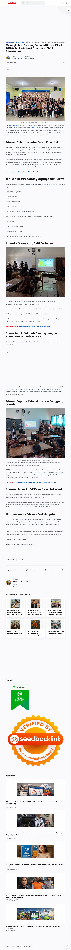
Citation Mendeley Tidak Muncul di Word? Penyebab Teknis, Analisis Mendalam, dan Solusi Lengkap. (34, 803)
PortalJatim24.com (12, 125)
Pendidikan (19, 482)
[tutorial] (11, 868)
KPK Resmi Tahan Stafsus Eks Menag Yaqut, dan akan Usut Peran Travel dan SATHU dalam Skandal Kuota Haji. (34, 896)
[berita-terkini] (21, 559)
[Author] (20, 58)
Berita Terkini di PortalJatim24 (28, 172)
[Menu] (3, 3)
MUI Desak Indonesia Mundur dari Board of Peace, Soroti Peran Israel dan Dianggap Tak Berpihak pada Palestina (35, 834)
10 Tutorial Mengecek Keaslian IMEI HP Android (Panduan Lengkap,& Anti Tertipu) (33, 926)
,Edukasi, (26, 482)
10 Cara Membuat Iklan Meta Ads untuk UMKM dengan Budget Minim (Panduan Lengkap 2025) (35, 865)
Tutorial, (31, 482)
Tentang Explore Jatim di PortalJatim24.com (35, 326)
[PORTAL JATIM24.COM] (11, 2)
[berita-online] (11, 559)
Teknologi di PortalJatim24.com (45, 482)
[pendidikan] (12, 806)
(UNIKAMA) (34, 128)
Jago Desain (43, 946)
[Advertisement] (35, 24)
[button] (23, 3)
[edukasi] (8, 806)
